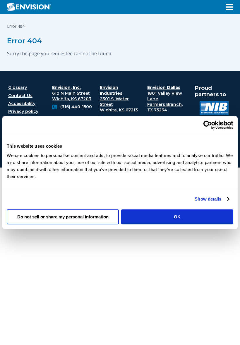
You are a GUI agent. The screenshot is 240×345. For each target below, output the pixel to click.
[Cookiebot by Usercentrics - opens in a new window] (207, 124)
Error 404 (24, 41)
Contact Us (20, 95)
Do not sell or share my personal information (63, 216)
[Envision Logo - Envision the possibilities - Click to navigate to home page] (31, 7)
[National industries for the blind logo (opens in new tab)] (214, 109)
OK (177, 216)
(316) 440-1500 (76, 106)
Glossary (17, 87)
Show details (208, 198)
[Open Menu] (229, 7)
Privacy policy (23, 111)
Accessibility (21, 103)
